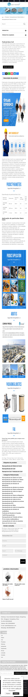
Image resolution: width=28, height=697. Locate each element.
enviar (23, 561)
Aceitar (16, 693)
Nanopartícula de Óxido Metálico (17, 17)
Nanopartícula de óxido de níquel (12, 491)
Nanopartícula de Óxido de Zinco (12, 481)
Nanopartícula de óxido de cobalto (12, 497)
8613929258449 (11, 627)
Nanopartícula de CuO (8, 468)
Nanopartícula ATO (7, 503)
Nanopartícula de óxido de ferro (11, 499)
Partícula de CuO (17, 471)
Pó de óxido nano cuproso (20, 584)
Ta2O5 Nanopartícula (8, 515)
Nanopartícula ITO (7, 493)
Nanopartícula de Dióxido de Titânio (12, 479)
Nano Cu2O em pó (8, 599)
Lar (2, 635)
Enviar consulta (8, 67)
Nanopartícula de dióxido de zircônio (13, 501)
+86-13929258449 (7, 621)
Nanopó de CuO (7, 471)
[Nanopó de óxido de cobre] (8, 577)
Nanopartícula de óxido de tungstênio (13, 507)
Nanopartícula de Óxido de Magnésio (13, 495)
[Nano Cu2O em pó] (8, 592)
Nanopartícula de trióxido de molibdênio (10, 510)
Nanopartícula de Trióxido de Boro (12, 517)
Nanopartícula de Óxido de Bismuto (12, 489)
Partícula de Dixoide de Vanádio (11, 513)
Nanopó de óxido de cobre (8, 584)
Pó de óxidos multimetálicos (10, 519)
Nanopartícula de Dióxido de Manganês (10, 484)
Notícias (3, 644)
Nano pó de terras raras (9, 523)
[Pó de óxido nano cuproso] (20, 577)
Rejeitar (8, 693)
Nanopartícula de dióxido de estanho (13, 487)
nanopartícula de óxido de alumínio (12, 521)
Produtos (7, 17)
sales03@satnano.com (10, 625)
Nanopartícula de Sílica (9, 505)
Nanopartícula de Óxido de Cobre (9, 19)
